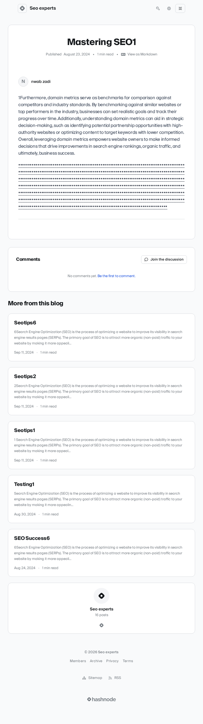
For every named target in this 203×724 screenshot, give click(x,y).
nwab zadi (41, 82)
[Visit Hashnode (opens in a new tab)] (101, 699)
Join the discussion (167, 260)
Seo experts (43, 8)
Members (78, 661)
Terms (128, 661)
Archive (96, 661)
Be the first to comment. (116, 276)
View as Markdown (142, 54)
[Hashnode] (101, 625)
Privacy (112, 661)
